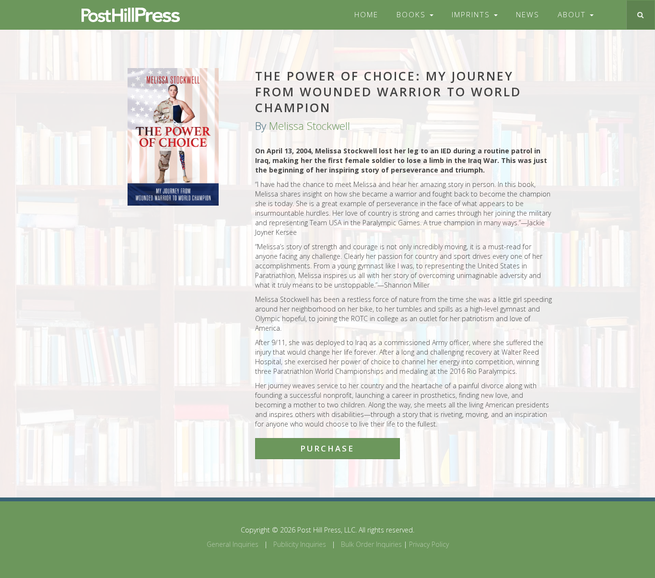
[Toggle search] (640, 14)
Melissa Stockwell (309, 125)
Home (366, 15)
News (527, 15)
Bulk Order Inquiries (371, 544)
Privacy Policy (429, 544)
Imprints (472, 15)
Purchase (327, 448)
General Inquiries (232, 544)
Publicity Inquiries (299, 544)
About (573, 15)
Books (413, 15)
